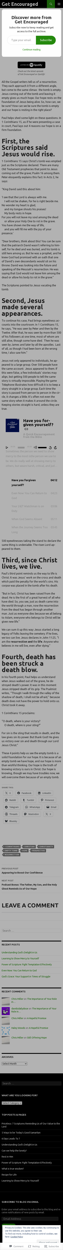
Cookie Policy (16, 1237)
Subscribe (46, 40)
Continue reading (31, 49)
